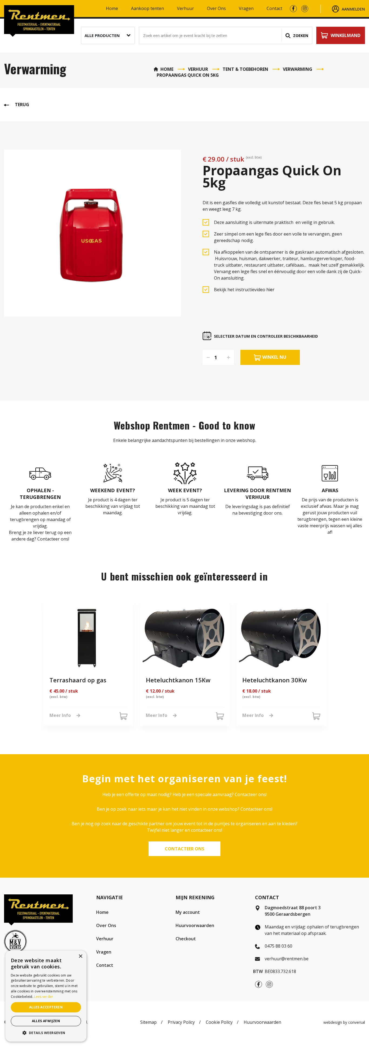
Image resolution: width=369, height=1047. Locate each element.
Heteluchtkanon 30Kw (274, 680)
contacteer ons (184, 849)
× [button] (80, 956)
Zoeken (300, 35)
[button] (108, 35)
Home (112, 8)
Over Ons (216, 8)
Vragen (246, 8)
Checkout (186, 939)
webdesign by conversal (344, 1022)
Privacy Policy (181, 1022)
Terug (22, 105)
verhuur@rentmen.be (286, 959)
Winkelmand (345, 35)
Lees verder (43, 996)
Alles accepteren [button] (46, 1007)
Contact (274, 8)
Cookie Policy (219, 1022)
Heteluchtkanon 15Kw (178, 680)
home (166, 69)
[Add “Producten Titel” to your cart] (123, 716)
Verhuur (185, 8)
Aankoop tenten (147, 8)
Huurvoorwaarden (195, 925)
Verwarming (297, 69)
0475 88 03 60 (278, 946)
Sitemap (148, 1022)
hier (270, 290)
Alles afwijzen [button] (46, 1021)
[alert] (45, 996)
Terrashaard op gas (77, 680)
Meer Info (60, 715)
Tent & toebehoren (245, 69)
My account (188, 912)
